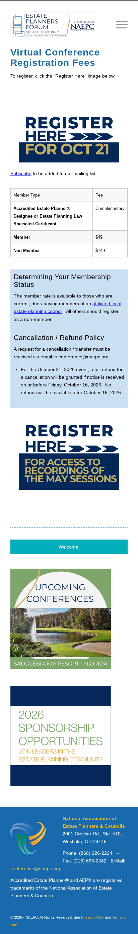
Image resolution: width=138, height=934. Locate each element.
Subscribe (20, 173)
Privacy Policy (92, 917)
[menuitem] (118, 24)
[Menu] (118, 24)
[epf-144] (57, 25)
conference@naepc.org (35, 868)
